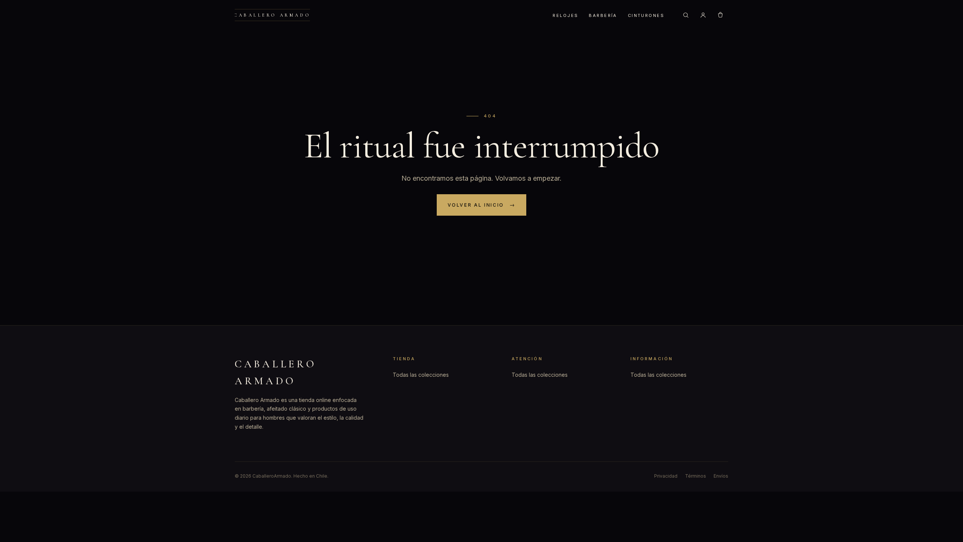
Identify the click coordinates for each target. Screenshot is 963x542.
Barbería (603, 15)
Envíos (721, 476)
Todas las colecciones (421, 374)
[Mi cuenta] (703, 15)
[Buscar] (686, 15)
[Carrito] (720, 15)
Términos (695, 476)
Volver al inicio (476, 205)
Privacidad (665, 476)
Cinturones (646, 15)
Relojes (565, 15)
